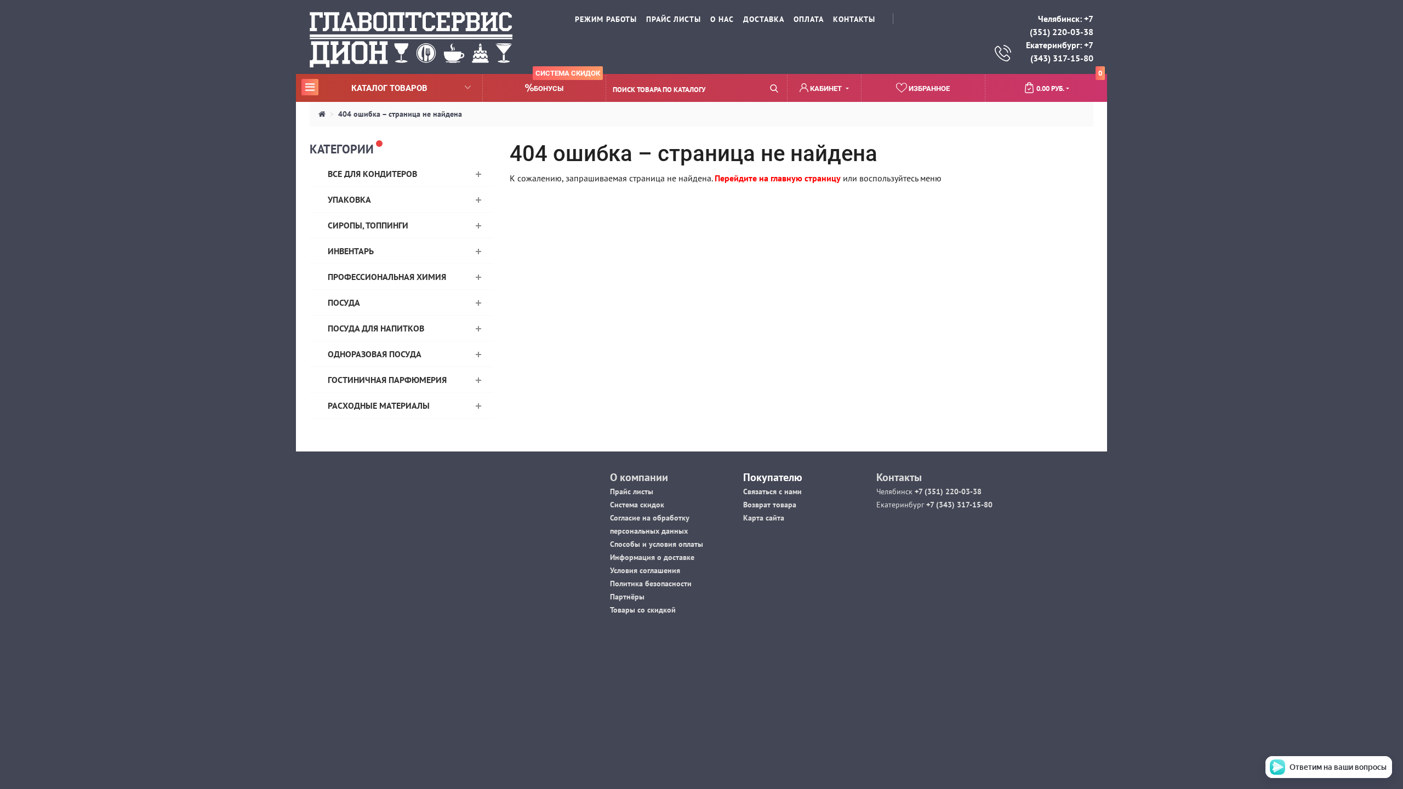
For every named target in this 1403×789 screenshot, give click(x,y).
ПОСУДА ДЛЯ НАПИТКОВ (376, 328)
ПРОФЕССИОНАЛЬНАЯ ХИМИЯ (387, 276)
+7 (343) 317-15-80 (958, 505)
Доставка (763, 19)
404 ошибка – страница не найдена (400, 114)
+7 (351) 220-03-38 (947, 491)
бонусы (567, 84)
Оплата (809, 19)
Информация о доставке (652, 557)
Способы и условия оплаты (656, 544)
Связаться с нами (772, 491)
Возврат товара (769, 505)
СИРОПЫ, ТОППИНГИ (368, 225)
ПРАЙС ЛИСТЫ (673, 19)
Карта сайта (763, 518)
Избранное (928, 88)
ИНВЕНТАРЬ (351, 250)
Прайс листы (631, 491)
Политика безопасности (651, 583)
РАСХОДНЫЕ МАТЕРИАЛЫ (379, 405)
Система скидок (637, 505)
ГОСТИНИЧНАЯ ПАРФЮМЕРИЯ (387, 379)
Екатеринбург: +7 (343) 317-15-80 (1059, 51)
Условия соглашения (645, 570)
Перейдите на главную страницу (778, 178)
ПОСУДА (344, 302)
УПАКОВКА (349, 199)
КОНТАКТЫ (854, 19)
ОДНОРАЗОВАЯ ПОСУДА (374, 353)
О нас (722, 19)
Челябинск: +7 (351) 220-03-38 (1061, 25)
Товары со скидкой (643, 610)
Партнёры (627, 597)
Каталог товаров (366, 87)
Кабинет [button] (825, 88)
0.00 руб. (1069, 84)
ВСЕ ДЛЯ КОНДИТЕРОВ (372, 173)
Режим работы (606, 19)
